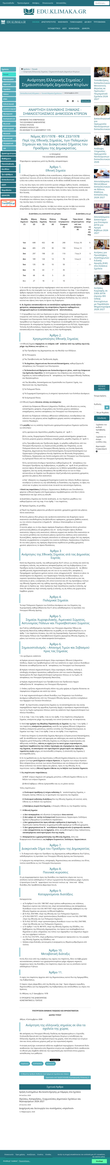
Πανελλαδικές (76, 22)
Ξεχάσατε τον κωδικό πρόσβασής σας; (101, 428)
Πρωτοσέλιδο (8, 3)
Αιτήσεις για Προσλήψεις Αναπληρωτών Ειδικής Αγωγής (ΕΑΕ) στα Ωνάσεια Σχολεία (101, 260)
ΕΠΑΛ (5, 99)
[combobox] (101, 3)
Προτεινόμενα (23, 3)
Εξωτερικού (7, 114)
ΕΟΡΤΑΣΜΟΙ (37, 1064)
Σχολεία (35, 22)
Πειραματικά (8, 143)
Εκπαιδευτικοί (54, 28)
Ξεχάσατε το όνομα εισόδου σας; (101, 439)
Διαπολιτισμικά (9, 109)
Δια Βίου (88, 22)
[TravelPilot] (8, 203)
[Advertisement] (55, 47)
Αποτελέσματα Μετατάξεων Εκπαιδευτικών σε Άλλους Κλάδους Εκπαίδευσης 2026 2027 (102, 189)
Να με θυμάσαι (103, 412)
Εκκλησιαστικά (9, 119)
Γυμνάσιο (6, 89)
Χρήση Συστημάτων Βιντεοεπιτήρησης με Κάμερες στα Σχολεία (50, 1091)
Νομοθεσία (74, 28)
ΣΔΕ (4, 148)
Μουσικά (6, 134)
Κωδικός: (98, 404)
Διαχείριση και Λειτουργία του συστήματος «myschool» (46, 1108)
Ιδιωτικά (6, 124)
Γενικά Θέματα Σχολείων (52, 93)
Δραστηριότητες (48, 22)
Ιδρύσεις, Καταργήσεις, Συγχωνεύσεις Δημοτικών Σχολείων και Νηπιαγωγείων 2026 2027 (50, 1100)
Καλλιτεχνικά (8, 129)
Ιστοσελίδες (61, 3)
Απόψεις (35, 3)
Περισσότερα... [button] (24, 1161)
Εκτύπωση (86, 101)
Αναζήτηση (31, 1154)
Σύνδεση (101, 418)
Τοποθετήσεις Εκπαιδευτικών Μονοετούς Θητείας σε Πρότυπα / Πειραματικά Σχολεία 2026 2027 (102, 89)
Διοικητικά (50, 1064)
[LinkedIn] (73, 101)
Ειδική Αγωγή (8, 104)
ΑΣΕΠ (64, 28)
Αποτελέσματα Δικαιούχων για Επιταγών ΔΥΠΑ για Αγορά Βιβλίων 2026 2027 (101, 224)
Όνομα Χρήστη (100, 396)
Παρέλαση (24, 1064)
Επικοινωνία (48, 3)
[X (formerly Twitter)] (78, 101)
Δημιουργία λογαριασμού (101, 447)
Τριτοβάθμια (99, 22)
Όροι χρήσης (20, 1154)
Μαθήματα (63, 22)
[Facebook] (68, 101)
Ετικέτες (40, 1154)
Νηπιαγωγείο (8, 79)
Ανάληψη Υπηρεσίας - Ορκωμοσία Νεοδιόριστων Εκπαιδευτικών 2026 (102, 155)
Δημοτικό (7, 84)
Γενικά (5, 74)
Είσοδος (48, 1154)
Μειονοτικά (7, 138)
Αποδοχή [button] (99, 1161)
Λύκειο (6, 94)
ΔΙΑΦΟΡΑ (85, 28)
